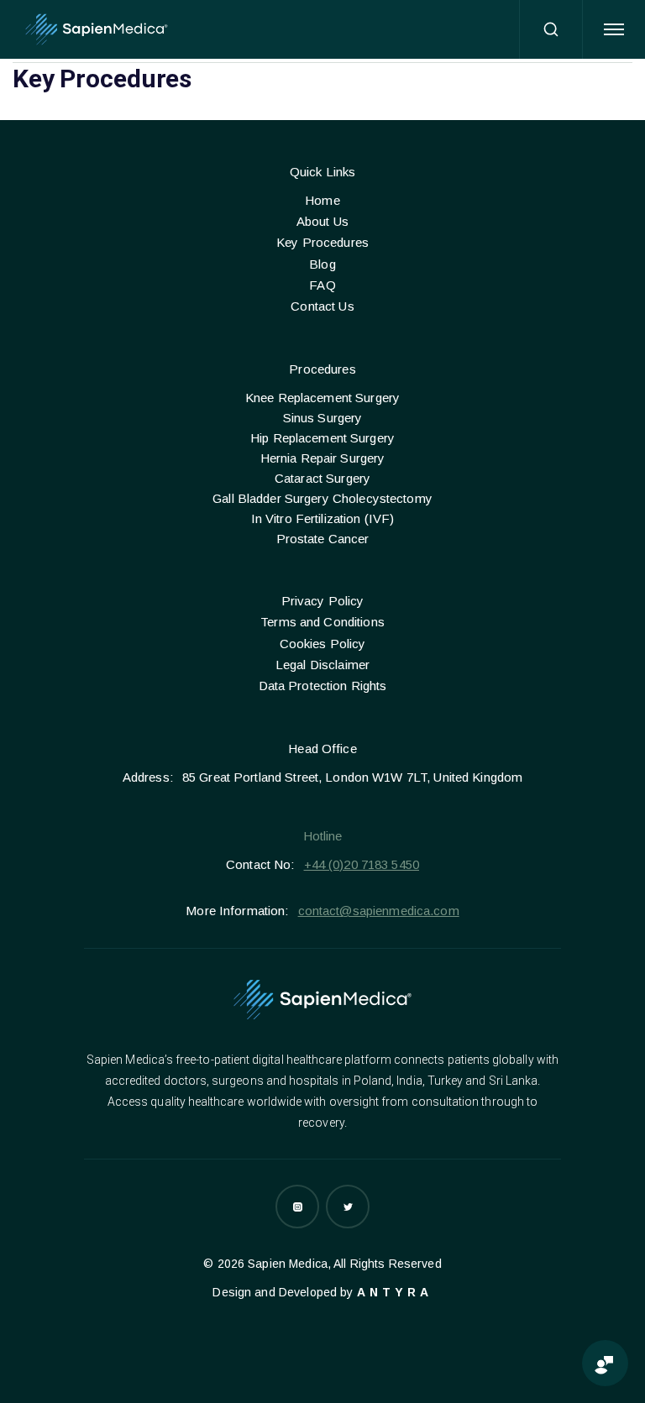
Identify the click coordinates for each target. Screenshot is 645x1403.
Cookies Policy (323, 643)
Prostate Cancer (323, 538)
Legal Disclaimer (322, 664)
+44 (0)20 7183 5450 (361, 864)
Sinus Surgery (323, 418)
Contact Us (322, 306)
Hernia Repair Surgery (322, 458)
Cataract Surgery (322, 478)
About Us (322, 221)
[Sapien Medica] (96, 30)
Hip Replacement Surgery (322, 438)
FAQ (322, 285)
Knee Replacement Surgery (322, 397)
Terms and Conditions (322, 622)
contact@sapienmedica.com (378, 910)
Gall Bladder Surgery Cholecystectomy (322, 498)
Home (322, 200)
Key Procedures (322, 242)
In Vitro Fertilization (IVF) (323, 518)
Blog (322, 264)
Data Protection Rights (323, 685)
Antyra (395, 1292)
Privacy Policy (322, 601)
